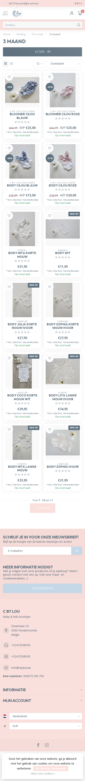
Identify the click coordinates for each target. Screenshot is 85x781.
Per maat (37, 34)
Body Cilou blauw (22, 185)
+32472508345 (20, 645)
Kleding (21, 34)
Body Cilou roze (63, 185)
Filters (40, 52)
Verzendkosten (31, 131)
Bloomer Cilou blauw (22, 116)
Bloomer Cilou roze (63, 114)
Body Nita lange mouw (22, 468)
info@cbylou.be (21, 668)
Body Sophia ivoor (63, 467)
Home (6, 34)
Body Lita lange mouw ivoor (63, 397)
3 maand (54, 34)
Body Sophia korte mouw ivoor (63, 326)
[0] (80, 13)
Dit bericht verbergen (50, 768)
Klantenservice (42, 588)
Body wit (63, 253)
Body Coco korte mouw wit (22, 397)
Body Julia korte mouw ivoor (22, 326)
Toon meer (42, 508)
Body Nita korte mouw (22, 254)
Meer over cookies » (43, 773)
